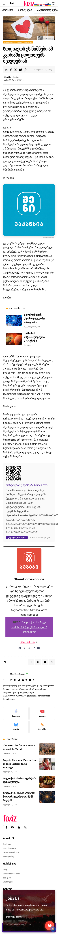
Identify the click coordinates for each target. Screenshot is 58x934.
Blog (5, 869)
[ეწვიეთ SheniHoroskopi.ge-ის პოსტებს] (6, 674)
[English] (41, 4)
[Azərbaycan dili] (38, 4)
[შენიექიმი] (49, 925)
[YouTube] (38, 648)
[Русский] (46, 4)
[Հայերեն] (35, 4)
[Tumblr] (26, 680)
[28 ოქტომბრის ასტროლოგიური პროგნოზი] (14, 320)
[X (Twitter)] (24, 648)
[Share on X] (15, 69)
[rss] (42, 727)
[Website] (4, 680)
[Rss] (26, 827)
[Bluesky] (16, 727)
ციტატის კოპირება (17, 537)
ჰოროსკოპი (28, 42)
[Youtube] (42, 713)
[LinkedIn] (22, 680)
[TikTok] (34, 648)
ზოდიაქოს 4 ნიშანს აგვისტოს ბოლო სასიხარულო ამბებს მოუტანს (19, 796)
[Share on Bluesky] (20, 69)
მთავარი (7, 877)
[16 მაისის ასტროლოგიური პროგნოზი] (14, 339)
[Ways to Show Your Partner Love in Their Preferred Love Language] (47, 764)
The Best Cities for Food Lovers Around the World (19, 747)
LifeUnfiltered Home (11, 873)
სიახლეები (8, 881)
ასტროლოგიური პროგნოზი (13, 42)
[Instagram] (29, 648)
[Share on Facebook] (11, 69)
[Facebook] (20, 648)
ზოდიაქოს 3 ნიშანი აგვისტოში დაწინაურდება (19, 780)
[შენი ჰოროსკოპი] (29, 3)
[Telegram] (33, 680)
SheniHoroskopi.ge (11, 77)
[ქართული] (44, 4)
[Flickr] (29, 680)
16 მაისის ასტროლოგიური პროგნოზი (34, 337)
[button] (5, 3)
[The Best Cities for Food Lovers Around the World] (47, 749)
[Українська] (49, 4)
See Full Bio (27, 642)
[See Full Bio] (36, 642)
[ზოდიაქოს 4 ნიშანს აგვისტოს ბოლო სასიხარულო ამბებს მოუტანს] (47, 797)
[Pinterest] (15, 680)
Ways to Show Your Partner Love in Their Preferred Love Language (20, 763)
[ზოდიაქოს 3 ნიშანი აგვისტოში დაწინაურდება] (47, 782)
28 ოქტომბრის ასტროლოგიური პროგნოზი (34, 318)
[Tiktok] (19, 680)
